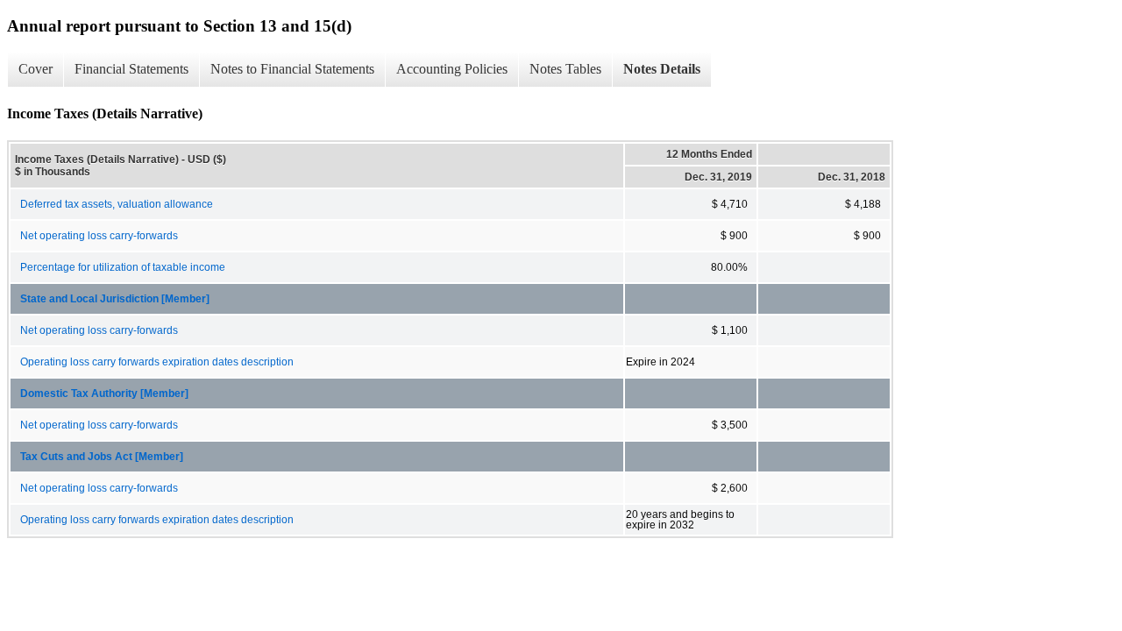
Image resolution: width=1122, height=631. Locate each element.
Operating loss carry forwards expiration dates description (157, 362)
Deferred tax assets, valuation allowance (116, 204)
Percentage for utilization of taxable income (122, 267)
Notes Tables (565, 68)
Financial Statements (131, 68)
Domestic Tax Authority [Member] (104, 393)
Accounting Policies (452, 68)
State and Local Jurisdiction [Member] (114, 299)
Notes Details (661, 68)
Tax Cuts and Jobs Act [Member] (101, 456)
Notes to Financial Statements (292, 68)
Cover (35, 68)
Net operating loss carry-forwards (99, 235)
